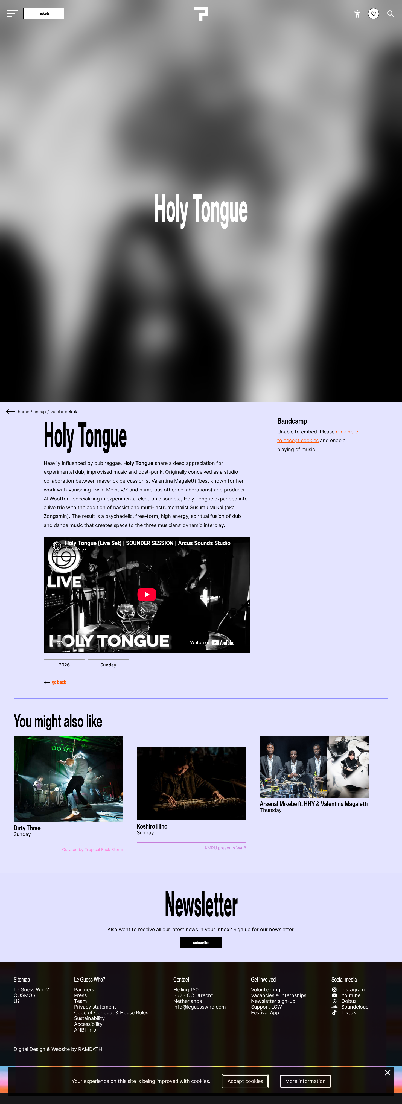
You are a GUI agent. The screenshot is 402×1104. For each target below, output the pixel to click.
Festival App (265, 1012)
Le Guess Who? (31, 989)
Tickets (44, 13)
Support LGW (266, 1007)
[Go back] (11, 411)
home (23, 411)
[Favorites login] (373, 13)
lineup (40, 411)
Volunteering (265, 989)
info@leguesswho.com (199, 1007)
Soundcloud (354, 1007)
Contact (181, 979)
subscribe (201, 942)
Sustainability (89, 1018)
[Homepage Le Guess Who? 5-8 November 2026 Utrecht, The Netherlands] (201, 14)
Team (80, 1001)
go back (59, 682)
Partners (84, 989)
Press (80, 995)
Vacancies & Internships (278, 995)
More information (305, 1081)
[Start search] (389, 14)
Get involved (263, 979)
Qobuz (348, 1001)
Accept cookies (245, 1081)
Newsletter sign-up (273, 1001)
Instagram (352, 989)
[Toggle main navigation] (11, 14)
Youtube (350, 995)
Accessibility (88, 1024)
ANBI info (85, 1030)
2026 (64, 665)
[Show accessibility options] (358, 13)
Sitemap (22, 979)
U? (17, 1001)
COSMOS (24, 995)
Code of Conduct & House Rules (111, 1012)
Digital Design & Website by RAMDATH (58, 1049)
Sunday (108, 665)
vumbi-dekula (64, 411)
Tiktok (348, 1012)
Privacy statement (95, 1007)
